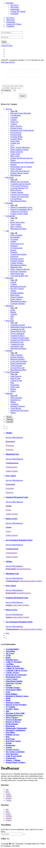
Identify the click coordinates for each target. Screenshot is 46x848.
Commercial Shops (17, 336)
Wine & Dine (15, 378)
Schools (13, 282)
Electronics (10, 177)
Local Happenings (12, 372)
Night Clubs (14, 387)
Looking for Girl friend (19, 212)
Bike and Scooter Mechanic (20, 113)
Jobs (7, 231)
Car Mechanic (15, 115)
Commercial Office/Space (20, 340)
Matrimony (10, 306)
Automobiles (10, 216)
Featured (10, 422)
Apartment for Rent (17, 325)
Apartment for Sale (17, 329)
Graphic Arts (15, 143)
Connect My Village (17, 11)
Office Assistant (16, 235)
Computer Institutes (17, 304)
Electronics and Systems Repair (22, 130)
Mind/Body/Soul (12, 454)
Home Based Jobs (17, 274)
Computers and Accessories (20, 184)
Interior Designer (16, 152)
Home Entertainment (18, 363)
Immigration (14, 9)
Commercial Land (17, 344)
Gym (12, 145)
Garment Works (16, 139)
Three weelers (15, 224)
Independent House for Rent (20, 327)
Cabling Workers (16, 263)
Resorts (13, 389)
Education (9, 278)
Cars (12, 220)
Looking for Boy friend (19, 214)
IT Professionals (16, 248)
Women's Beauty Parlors (19, 173)
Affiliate (9, 796)
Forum (8, 794)
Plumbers (13, 252)
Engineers (14, 246)
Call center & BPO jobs (19, 276)
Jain (11, 318)
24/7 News (14, 5)
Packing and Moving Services (21, 158)
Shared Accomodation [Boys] (21, 209)
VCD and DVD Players (19, 186)
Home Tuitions (15, 299)
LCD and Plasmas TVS (19, 188)
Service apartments (17, 333)
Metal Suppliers (16, 398)
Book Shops (15, 295)
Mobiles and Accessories (19, 182)
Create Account (7, 46)
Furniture (9, 351)
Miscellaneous (15, 175)
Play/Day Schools (17, 289)
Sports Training (16, 169)
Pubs (12, 383)
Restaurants (14, 385)
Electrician (14, 256)
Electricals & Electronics (19, 410)
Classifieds (14, 14)
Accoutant (14, 239)
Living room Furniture (18, 361)
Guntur (8, 510)
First (7, 633)
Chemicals (14, 404)
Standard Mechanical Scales (17, 497)
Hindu (12, 310)
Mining (13, 402)
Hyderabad (10, 445)
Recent (9, 417)
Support (9, 798)
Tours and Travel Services (20, 171)
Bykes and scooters (17, 222)
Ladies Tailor (15, 154)
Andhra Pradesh (12, 471)
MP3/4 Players (15, 190)
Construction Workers (18, 254)
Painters (13, 250)
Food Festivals (15, 376)
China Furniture (16, 366)
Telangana (9, 450)
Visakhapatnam (11, 467)
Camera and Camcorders (19, 197)
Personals (9, 203)
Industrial (9, 393)
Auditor (13, 241)
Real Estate (10, 321)
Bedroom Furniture (17, 359)
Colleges (13, 284)
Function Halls (15, 135)
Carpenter (14, 117)
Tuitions (13, 291)
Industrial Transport (17, 406)
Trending (10, 419)
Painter (13, 160)
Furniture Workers (17, 261)
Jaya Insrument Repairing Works (19, 540)
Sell (7, 790)
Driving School (16, 128)
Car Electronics (16, 199)
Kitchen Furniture (17, 357)
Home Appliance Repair (19, 150)
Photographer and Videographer (22, 162)
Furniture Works (16, 137)
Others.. (13, 391)
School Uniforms (16, 297)
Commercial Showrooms (19, 338)
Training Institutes (17, 293)
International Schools (18, 286)
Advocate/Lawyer (17, 244)
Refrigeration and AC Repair (21, 167)
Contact (8, 800)
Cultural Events (16, 381)
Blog (7, 792)
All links (9, 433)
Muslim (13, 312)
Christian (13, 314)
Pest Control (11, 476)
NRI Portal (14, 7)
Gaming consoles (16, 192)
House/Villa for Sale (17, 331)
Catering (13, 120)
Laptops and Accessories (19, 194)
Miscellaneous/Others (18, 201)
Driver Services (16, 126)
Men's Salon (15, 156)
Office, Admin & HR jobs (20, 269)
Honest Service (11, 519)
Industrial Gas (15, 400)
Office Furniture (16, 355)
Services (9, 109)
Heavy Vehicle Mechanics (20, 147)
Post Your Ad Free (8, 62)
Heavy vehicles (16, 227)
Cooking (13, 124)
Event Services (15, 132)
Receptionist (15, 237)
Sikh (12, 316)
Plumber (13, 164)
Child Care (14, 122)
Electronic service (17, 259)
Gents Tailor (15, 141)
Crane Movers (15, 408)
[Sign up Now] (24, 834)
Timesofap (9, 3)
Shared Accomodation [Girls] (21, 207)
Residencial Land (16, 342)
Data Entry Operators (18, 271)
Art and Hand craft (17, 368)
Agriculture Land (16, 346)
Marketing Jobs (16, 267)
